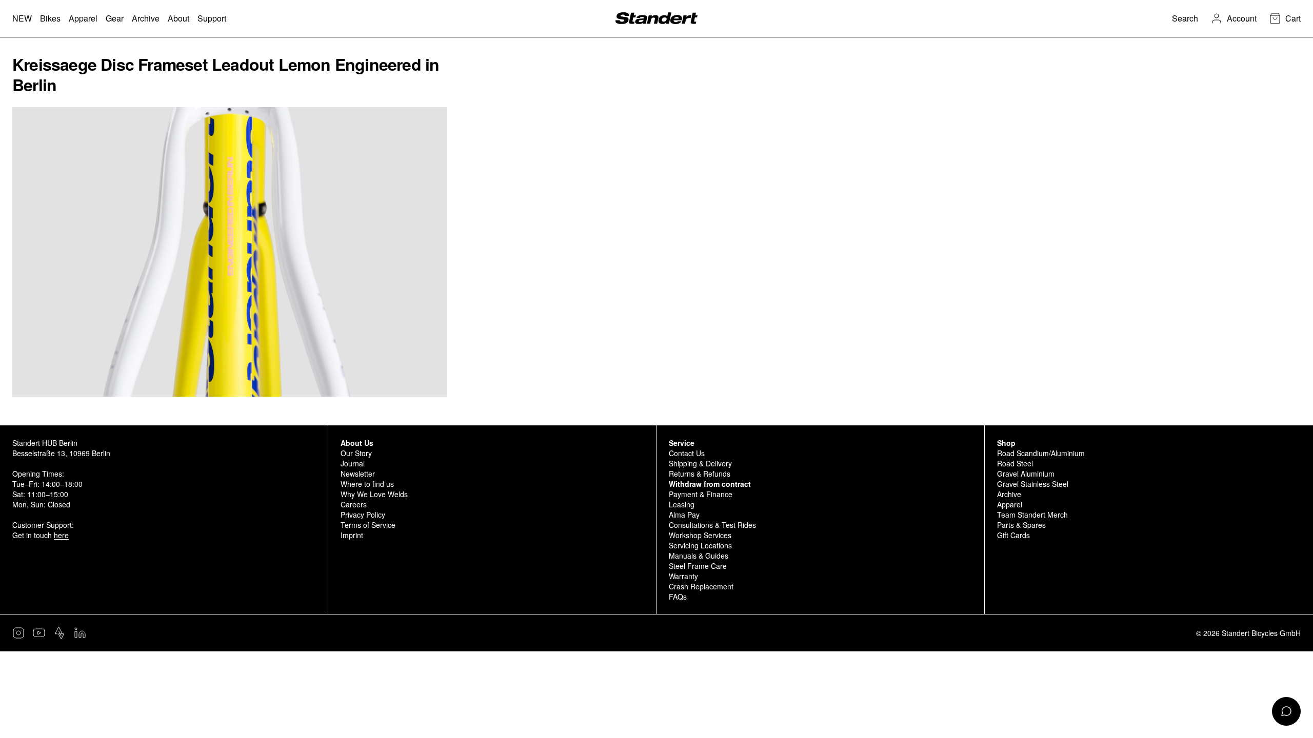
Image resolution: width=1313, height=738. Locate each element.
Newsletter (358, 473)
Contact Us (687, 453)
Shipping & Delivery (700, 463)
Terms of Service (368, 525)
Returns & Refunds (699, 473)
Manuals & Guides (698, 555)
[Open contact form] (1286, 711)
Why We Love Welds (374, 494)
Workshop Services (700, 535)
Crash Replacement (701, 586)
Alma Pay (684, 514)
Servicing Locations (700, 545)
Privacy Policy (363, 514)
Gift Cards (1013, 535)
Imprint (352, 535)
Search (1185, 18)
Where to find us (367, 484)
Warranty (683, 576)
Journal (353, 463)
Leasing (681, 504)
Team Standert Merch (1032, 514)
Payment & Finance (700, 494)
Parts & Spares (1021, 525)
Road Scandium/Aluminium (1041, 453)
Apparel (1009, 504)
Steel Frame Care (698, 566)
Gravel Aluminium (1026, 473)
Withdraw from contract (710, 484)
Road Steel (1015, 463)
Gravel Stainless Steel (1032, 484)
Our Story (356, 453)
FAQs (678, 596)
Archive (1009, 494)
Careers (354, 504)
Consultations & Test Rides (712, 525)
